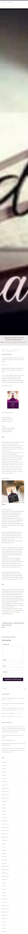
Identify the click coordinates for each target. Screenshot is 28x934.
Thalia (7, 478)
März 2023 (4, 895)
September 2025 (5, 798)
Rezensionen (4, 351)
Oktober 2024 (5, 833)
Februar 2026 (5, 781)
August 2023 (4, 879)
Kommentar (6, 644)
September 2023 (5, 876)
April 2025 (4, 814)
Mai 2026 (4, 772)
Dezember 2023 (5, 866)
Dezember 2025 (5, 788)
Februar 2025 (5, 820)
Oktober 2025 (5, 794)
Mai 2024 (4, 850)
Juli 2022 (4, 921)
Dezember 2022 (5, 905)
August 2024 (4, 840)
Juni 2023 (4, 886)
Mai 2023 (4, 889)
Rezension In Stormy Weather (8, 713)
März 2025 (4, 817)
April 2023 (4, 892)
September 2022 (5, 915)
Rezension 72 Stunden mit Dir (8, 716)
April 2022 (4, 931)
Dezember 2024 (5, 827)
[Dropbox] (11, 2)
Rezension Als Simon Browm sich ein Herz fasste (7, 625)
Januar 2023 (4, 902)
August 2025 (4, 801)
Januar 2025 (4, 824)
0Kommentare (12, 351)
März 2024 (4, 856)
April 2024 (4, 853)
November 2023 (5, 869)
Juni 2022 (4, 925)
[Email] (5, 2)
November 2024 (5, 830)
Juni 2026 (4, 768)
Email (4, 666)
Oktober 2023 (5, 872)
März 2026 (4, 778)
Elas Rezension (18, 349)
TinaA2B (3, 735)
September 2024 (5, 837)
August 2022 (4, 918)
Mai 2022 (4, 928)
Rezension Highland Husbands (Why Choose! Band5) (13, 703)
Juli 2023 (4, 882)
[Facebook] (8, 2)
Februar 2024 (5, 859)
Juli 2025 (4, 804)
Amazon (4, 478)
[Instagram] (2, 2)
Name (4, 660)
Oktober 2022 (5, 912)
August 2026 (4, 762)
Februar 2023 (5, 899)
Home (14, 740)
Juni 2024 (4, 846)
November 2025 (5, 791)
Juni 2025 (4, 807)
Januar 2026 (4, 785)
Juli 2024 (4, 843)
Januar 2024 (4, 863)
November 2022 (5, 908)
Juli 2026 (4, 765)
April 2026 (4, 775)
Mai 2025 (4, 811)
